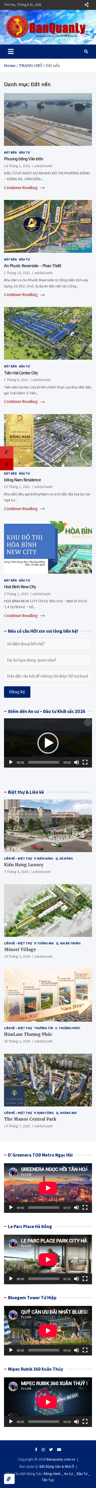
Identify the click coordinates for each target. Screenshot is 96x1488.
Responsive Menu (86, 5)
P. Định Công (44, 1113)
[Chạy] (11, 762)
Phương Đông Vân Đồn (23, 159)
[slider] (43, 762)
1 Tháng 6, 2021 (16, 379)
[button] (48, 743)
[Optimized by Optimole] (9, 1479)
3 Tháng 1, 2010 (16, 593)
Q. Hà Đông (64, 858)
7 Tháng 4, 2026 (16, 871)
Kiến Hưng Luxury (23, 864)
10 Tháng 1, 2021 (17, 486)
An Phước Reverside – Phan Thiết (32, 265)
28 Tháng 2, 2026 (17, 1041)
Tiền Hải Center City (21, 373)
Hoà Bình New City (20, 586)
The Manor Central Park (30, 1119)
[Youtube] (59, 1450)
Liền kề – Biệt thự (18, 858)
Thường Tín (43, 1028)
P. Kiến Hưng (43, 858)
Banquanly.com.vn (61, 1459)
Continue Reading (21, 187)
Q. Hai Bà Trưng (68, 943)
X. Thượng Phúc (67, 1028)
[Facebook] (36, 1450)
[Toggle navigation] (11, 51)
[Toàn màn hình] (85, 762)
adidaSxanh (43, 165)
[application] (48, 743)
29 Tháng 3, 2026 (17, 956)
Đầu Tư (24, 152)
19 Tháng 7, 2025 (17, 1126)
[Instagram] (43, 1450)
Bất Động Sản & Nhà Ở (56, 1466)
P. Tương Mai (44, 943)
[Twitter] (51, 1450)
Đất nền (10, 152)
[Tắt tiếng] (76, 762)
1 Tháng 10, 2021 (17, 272)
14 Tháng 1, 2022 (17, 165)
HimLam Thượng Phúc (28, 1034)
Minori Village (20, 949)
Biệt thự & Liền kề (26, 792)
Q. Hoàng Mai (66, 1113)
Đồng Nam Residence (22, 480)
